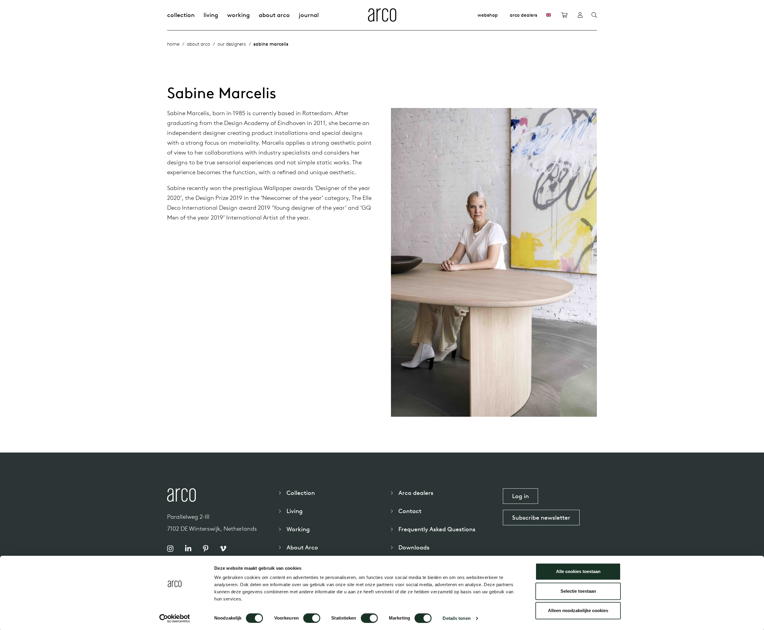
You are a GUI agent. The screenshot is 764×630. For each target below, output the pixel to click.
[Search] (594, 15)
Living (211, 14)
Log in (520, 496)
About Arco (274, 14)
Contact (409, 511)
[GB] (548, 15)
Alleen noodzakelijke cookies (578, 610)
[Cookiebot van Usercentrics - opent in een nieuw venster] (175, 618)
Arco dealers (523, 15)
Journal (309, 14)
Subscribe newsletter (541, 517)
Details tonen (456, 618)
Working (238, 14)
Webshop (488, 15)
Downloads (413, 547)
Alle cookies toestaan (578, 571)
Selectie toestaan (578, 591)
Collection (181, 14)
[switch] (311, 618)
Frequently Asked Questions (436, 529)
